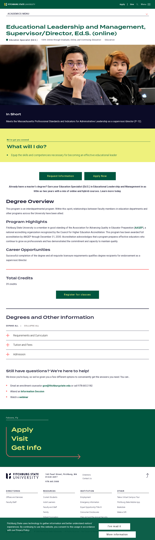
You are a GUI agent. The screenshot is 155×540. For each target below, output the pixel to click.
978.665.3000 (52, 481)
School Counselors (50, 517)
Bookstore (121, 507)
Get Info (26, 448)
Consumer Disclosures (89, 512)
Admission (19, 354)
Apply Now (104, 177)
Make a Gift (121, 512)
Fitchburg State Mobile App (128, 502)
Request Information (64, 177)
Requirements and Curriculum (30, 335)
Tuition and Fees (22, 344)
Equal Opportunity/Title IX (91, 507)
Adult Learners (49, 502)
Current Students (50, 497)
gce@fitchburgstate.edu (57, 385)
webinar (23, 397)
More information (117, 534)
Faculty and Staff (50, 507)
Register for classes (77, 294)
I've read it (114, 526)
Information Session (32, 391)
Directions (86, 475)
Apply (122, 4)
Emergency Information (89, 502)
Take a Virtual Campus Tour (128, 497)
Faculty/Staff (11, 502)
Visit (19, 439)
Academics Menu (18, 13)
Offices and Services (14, 497)
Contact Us (87, 478)
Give (132, 4)
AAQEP (139, 227)
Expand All (12, 326)
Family (46, 512)
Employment (85, 497)
